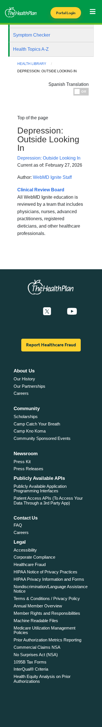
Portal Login (65, 13)
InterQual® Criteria (31, 669)
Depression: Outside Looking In (48, 158)
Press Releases (28, 468)
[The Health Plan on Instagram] (58, 311)
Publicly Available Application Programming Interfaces (40, 488)
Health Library (31, 64)
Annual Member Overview (38, 605)
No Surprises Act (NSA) (36, 654)
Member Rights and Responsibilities (47, 613)
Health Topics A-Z (31, 49)
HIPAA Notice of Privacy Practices (45, 571)
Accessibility (25, 550)
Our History (24, 378)
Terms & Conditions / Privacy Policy (47, 598)
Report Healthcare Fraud (51, 344)
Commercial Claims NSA (37, 647)
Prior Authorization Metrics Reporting (47, 639)
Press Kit (22, 461)
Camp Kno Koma (30, 431)
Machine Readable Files (36, 620)
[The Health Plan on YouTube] (72, 311)
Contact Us (26, 518)
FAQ (18, 525)
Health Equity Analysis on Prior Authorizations (42, 679)
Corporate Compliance (34, 557)
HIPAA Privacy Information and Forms (49, 579)
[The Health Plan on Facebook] (31, 311)
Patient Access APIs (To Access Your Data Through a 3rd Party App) (48, 500)
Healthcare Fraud (30, 564)
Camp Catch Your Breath (37, 423)
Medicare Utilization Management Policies (44, 630)
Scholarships (26, 416)
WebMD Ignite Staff (52, 177)
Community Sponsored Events (42, 438)
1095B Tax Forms (30, 662)
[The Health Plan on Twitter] (47, 311)
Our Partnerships (29, 386)
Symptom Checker (31, 35)
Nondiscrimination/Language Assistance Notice (51, 589)
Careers (21, 393)
